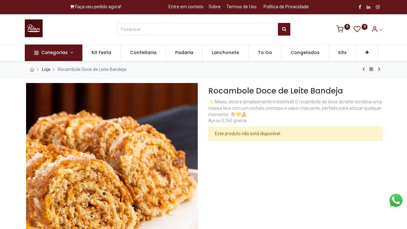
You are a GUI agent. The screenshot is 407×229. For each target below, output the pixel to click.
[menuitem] (102, 53)
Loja (46, 69)
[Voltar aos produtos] (371, 69)
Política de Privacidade (286, 6)
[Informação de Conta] (376, 29)
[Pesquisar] (284, 29)
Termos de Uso (241, 6)
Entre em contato (186, 6)
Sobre (215, 6)
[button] (367, 53)
